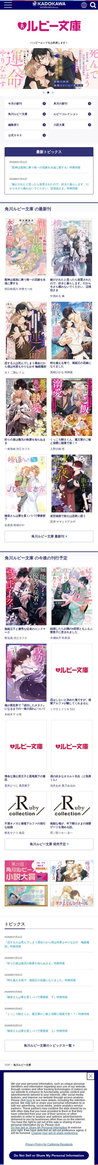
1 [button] (44, 92)
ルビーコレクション (66, 114)
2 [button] (49, 92)
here (29, 1100)
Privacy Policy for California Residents (49, 1144)
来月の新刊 (60, 103)
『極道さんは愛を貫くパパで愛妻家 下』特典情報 (36, 997)
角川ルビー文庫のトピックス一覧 (48, 1045)
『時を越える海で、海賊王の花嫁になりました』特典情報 (40, 980)
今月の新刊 (15, 103)
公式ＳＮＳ (15, 135)
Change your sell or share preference (54, 1133)
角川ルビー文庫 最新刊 (47, 536)
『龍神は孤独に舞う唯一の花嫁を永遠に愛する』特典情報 (44, 167)
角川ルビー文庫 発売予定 (48, 844)
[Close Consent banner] (90, 1076)
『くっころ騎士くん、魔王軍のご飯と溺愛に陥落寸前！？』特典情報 (47, 1014)
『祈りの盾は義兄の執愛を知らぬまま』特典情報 (35, 963)
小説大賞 (59, 124)
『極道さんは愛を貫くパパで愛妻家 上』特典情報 (36, 1030)
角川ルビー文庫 (17, 114)
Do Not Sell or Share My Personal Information (39, 1127)
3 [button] (53, 92)
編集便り (13, 124)
